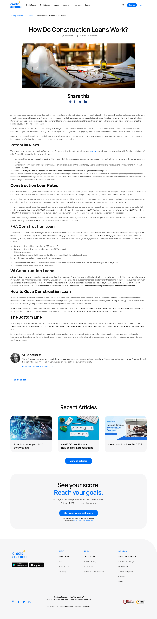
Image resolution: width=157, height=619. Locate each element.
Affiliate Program (125, 571)
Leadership (123, 566)
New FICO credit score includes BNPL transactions (77, 446)
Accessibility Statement (94, 571)
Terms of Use (77, 520)
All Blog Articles (16, 16)
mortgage (94, 151)
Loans (30, 16)
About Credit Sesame (127, 556)
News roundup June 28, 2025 (125, 444)
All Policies (88, 566)
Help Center (64, 556)
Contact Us (64, 566)
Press (120, 581)
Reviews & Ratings (126, 561)
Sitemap (62, 571)
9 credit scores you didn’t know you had (28, 446)
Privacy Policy (88, 520)
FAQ (61, 561)
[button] (74, 102)
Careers (121, 576)
